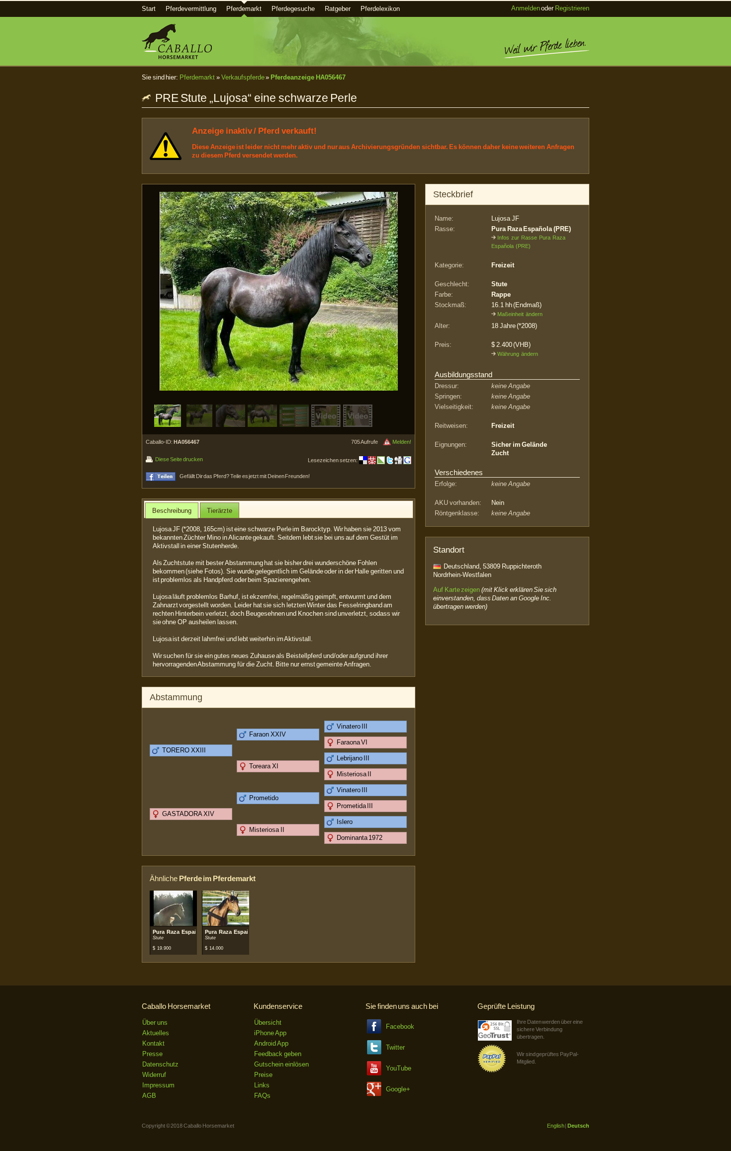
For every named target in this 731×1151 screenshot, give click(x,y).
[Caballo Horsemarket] (177, 57)
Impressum (158, 1085)
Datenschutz (160, 1064)
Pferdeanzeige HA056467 (308, 77)
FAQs (262, 1095)
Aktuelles (155, 1033)
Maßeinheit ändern (520, 314)
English (555, 1126)
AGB (149, 1095)
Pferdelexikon (380, 8)
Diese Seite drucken (178, 459)
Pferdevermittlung (191, 8)
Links (262, 1085)
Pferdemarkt (244, 8)
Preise (263, 1074)
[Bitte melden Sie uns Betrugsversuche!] (387, 442)
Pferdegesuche (293, 8)
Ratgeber (338, 8)
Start (149, 8)
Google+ (398, 1089)
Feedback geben (277, 1054)
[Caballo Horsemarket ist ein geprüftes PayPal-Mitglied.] (492, 1070)
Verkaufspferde (243, 77)
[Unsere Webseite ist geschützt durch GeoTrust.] (495, 1038)
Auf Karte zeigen (456, 589)
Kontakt (153, 1043)
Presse (152, 1054)
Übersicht (267, 1022)
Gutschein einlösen (281, 1064)
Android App (271, 1043)
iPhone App (270, 1033)
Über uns (155, 1022)
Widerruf (154, 1074)
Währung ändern (517, 354)
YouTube (398, 1068)
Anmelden (525, 8)
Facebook (400, 1026)
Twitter (395, 1047)
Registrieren (572, 8)
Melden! (401, 442)
